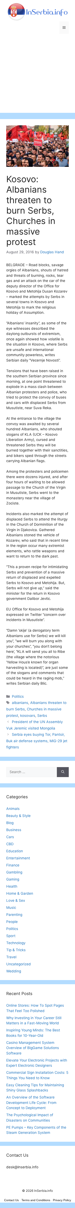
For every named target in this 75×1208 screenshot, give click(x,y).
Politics (18, 696)
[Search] (63, 772)
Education (14, 851)
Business (13, 830)
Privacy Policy (62, 1200)
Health (11, 886)
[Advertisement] (37, 75)
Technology (15, 943)
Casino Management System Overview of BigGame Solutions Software (32, 1048)
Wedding (13, 971)
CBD (10, 844)
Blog (10, 823)
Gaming (12, 879)
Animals (13, 809)
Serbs (42, 715)
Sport (10, 936)
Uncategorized (18, 964)
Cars (10, 837)
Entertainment (18, 858)
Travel (11, 957)
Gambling (14, 872)
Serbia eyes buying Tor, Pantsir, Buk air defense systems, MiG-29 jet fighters (36, 740)
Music (11, 907)
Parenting (14, 915)
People (12, 922)
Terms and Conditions (35, 1200)
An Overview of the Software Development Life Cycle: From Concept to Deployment (31, 1102)
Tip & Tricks (16, 950)
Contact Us (11, 1200)
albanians (20, 703)
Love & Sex (15, 900)
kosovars (27, 715)
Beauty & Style (18, 816)
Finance (12, 865)
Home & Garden (19, 893)
